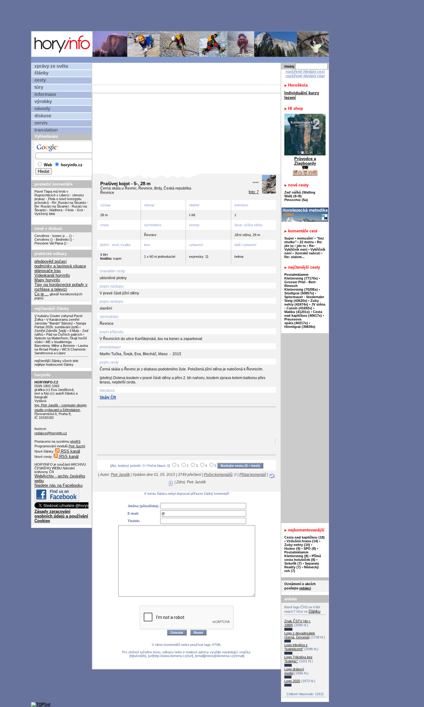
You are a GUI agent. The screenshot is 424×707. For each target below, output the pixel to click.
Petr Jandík (120, 474)
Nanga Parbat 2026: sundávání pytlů (60, 325)
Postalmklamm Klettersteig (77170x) (301, 276)
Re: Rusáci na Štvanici (69, 202)
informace (45, 94)
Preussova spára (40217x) (296, 321)
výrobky (43, 101)
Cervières (41, 239)
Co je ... (41, 294)
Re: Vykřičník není (299, 247)
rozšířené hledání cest (305, 71)
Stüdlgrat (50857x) (299, 293)
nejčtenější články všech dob (56, 361)
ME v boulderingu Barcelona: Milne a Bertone (54, 343)
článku (314, 611)
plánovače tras (47, 270)
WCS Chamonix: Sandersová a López (60, 351)
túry (38, 87)
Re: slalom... (294, 257)
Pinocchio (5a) (296, 200)
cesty (40, 80)
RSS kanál (70, 451)
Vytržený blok (44, 214)
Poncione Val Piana (48, 243)
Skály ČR (108, 397)
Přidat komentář (252, 474)
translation (46, 130)
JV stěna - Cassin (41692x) (304, 306)
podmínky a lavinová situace (60, 266)
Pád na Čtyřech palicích (64, 334)
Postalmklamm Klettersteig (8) (296, 554)
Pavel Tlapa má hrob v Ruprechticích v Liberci (51, 193)
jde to (302, 246)
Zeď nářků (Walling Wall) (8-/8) (299, 194)
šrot (80, 210)
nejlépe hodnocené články (54, 364)
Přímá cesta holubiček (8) (302, 558)
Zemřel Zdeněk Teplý (50, 331)
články (41, 72)
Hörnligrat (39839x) (299, 327)
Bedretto (62, 239)
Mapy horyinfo (47, 280)
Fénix (70, 210)
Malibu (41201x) (297, 312)
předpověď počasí (50, 261)
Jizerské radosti (308, 253)
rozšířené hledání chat (305, 76)
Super (289, 238)
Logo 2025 (292, 681)
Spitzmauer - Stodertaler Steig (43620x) (304, 298)
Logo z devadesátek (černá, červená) (299, 635)
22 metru (307, 242)
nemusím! (305, 238)
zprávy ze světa (51, 66)
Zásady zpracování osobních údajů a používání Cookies (61, 516)
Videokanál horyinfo (52, 275)
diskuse (42, 115)
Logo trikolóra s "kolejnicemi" (296, 647)
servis (40, 122)
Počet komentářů (218, 474)
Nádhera (55, 210)
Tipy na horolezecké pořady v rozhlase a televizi (61, 287)
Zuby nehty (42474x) (301, 302)
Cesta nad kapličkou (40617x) (303, 313)
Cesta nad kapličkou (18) (304, 537)
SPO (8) (310, 548)
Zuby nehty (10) (297, 545)
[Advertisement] (181, 15)
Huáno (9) (292, 548)
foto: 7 (254, 192)
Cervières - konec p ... (51, 236)
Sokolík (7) (293, 563)
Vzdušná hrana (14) (302, 541)
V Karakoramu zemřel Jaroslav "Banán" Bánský (56, 321)
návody (42, 108)
